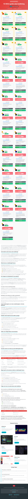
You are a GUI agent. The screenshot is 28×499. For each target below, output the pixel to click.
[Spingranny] (21, 429)
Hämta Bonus (7, 24)
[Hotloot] (21, 450)
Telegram (11, 494)
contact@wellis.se (17, 494)
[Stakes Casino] (7, 460)
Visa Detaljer (7, 108)
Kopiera (8, 80)
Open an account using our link (6, 17)
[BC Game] (7, 439)
